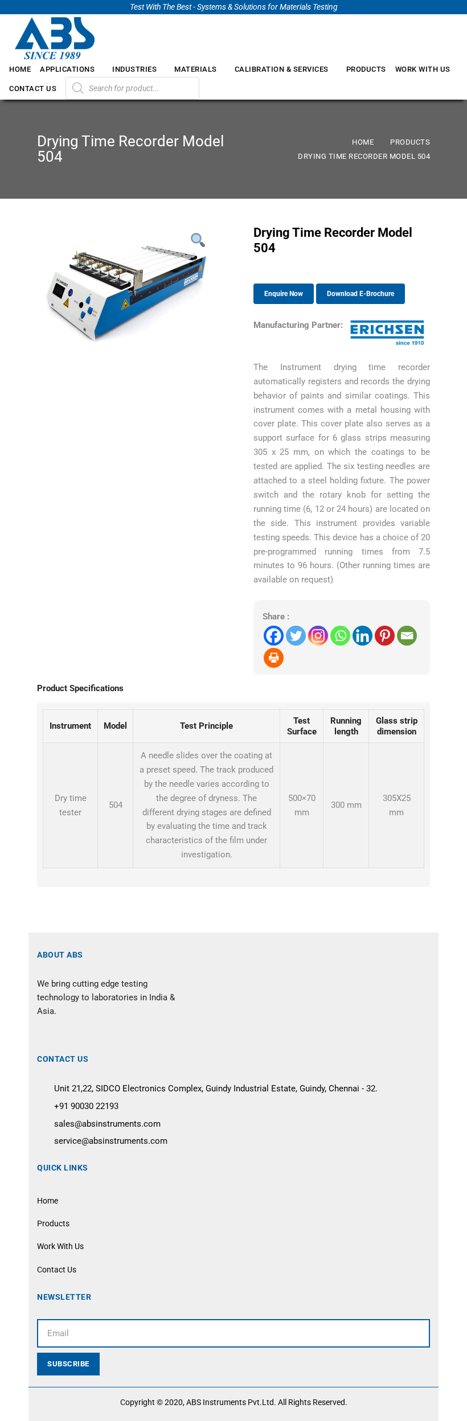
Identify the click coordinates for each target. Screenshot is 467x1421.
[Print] (274, 658)
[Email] (407, 636)
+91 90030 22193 (86, 1106)
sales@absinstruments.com (107, 1124)
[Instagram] (318, 636)
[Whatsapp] (340, 636)
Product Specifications (80, 688)
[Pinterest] (385, 636)
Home (363, 142)
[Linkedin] (362, 636)
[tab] (80, 689)
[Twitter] (296, 636)
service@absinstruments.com (110, 1141)
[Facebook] (274, 636)
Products (410, 142)
